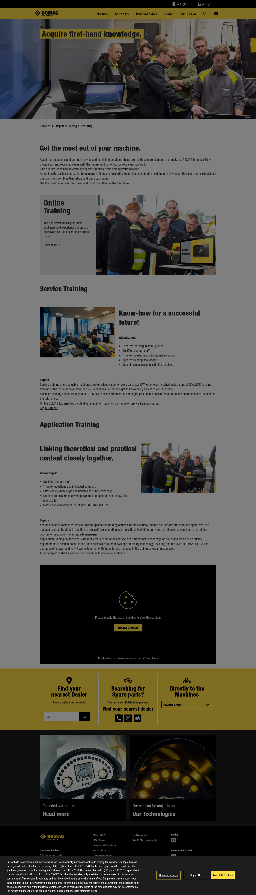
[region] (128, 875)
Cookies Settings (168, 875)
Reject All (195, 875)
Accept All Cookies (223, 875)
